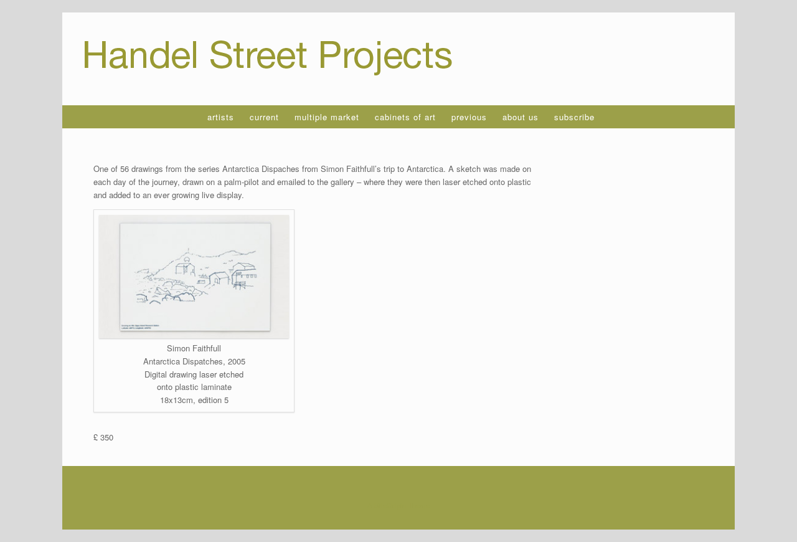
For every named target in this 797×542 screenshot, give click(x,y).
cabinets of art (405, 117)
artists (220, 117)
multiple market (327, 117)
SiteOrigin (390, 505)
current (264, 117)
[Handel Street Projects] (268, 58)
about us (520, 117)
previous (469, 117)
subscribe (574, 117)
